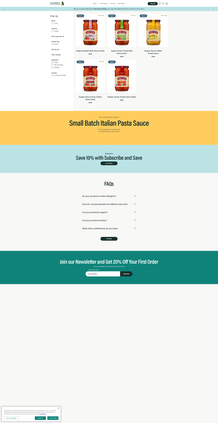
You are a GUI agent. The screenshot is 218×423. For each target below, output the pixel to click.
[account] (163, 3)
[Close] (58, 408)
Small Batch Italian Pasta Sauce (111, 117)
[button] (95, 3)
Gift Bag (104, 9)
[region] (31, 414)
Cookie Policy (42, 414)
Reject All (40, 418)
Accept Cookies (53, 418)
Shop (100, 117)
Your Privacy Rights (11, 418)
